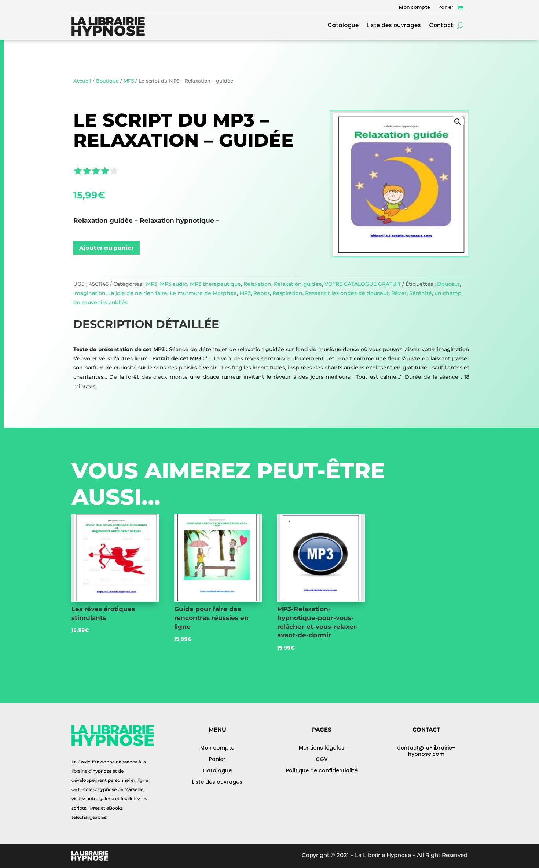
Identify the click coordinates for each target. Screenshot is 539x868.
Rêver (399, 293)
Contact (441, 26)
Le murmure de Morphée (203, 293)
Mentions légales (321, 747)
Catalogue (343, 26)
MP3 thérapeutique (215, 284)
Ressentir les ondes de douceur (347, 293)
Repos (261, 293)
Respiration (287, 293)
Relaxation (257, 284)
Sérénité (420, 293)
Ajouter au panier (106, 248)
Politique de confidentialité (322, 770)
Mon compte (414, 8)
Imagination (89, 293)
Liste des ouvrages (394, 26)
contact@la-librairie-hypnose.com (426, 751)
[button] (457, 121)
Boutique (107, 81)
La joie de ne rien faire (137, 293)
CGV (322, 759)
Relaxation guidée (298, 284)
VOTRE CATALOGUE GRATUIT (362, 284)
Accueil (82, 81)
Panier (445, 8)
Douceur (448, 284)
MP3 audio (173, 284)
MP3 (129, 81)
